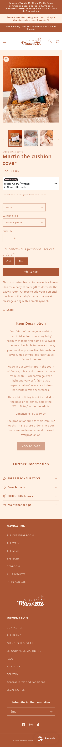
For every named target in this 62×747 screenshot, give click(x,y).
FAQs (10, 658)
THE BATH (13, 558)
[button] (4, 41)
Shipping (20, 195)
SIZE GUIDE (14, 666)
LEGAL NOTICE (16, 689)
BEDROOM (13, 566)
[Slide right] (58, 139)
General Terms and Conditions (26, 682)
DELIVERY (12, 674)
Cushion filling (10, 215)
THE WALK (13, 543)
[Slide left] (4, 139)
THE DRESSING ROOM (20, 535)
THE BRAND (14, 635)
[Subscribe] (51, 712)
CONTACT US (15, 627)
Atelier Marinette (26, 740)
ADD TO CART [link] (31, 446)
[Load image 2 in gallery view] (31, 138)
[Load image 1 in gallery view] (15, 138)
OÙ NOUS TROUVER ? (20, 643)
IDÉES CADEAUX (16, 582)
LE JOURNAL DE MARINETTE (24, 650)
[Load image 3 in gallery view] (46, 138)
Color (5, 200)
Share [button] (10, 309)
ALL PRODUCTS (16, 574)
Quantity (7, 230)
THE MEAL (13, 550)
